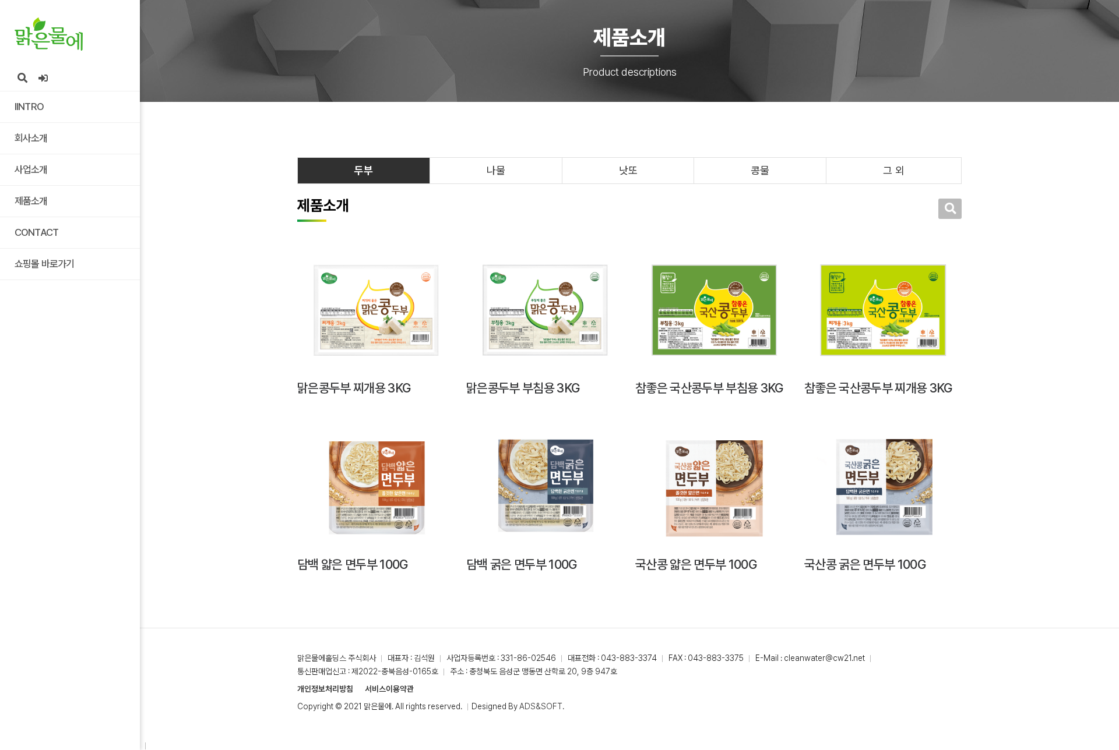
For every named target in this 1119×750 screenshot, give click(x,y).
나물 (496, 170)
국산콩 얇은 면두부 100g (695, 564)
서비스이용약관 (389, 689)
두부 (363, 170)
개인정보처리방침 (325, 689)
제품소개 (31, 201)
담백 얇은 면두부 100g (352, 564)
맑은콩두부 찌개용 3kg (353, 387)
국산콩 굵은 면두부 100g (865, 564)
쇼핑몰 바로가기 (44, 264)
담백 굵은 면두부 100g (521, 564)
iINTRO (29, 106)
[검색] (22, 78)
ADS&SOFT (540, 706)
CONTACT (36, 232)
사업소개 (31, 169)
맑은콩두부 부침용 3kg (522, 387)
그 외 (894, 170)
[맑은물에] (49, 34)
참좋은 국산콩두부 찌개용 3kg (878, 387)
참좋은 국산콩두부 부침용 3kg (709, 387)
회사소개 (31, 138)
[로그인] (43, 78)
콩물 (760, 170)
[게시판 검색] (950, 209)
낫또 (628, 170)
